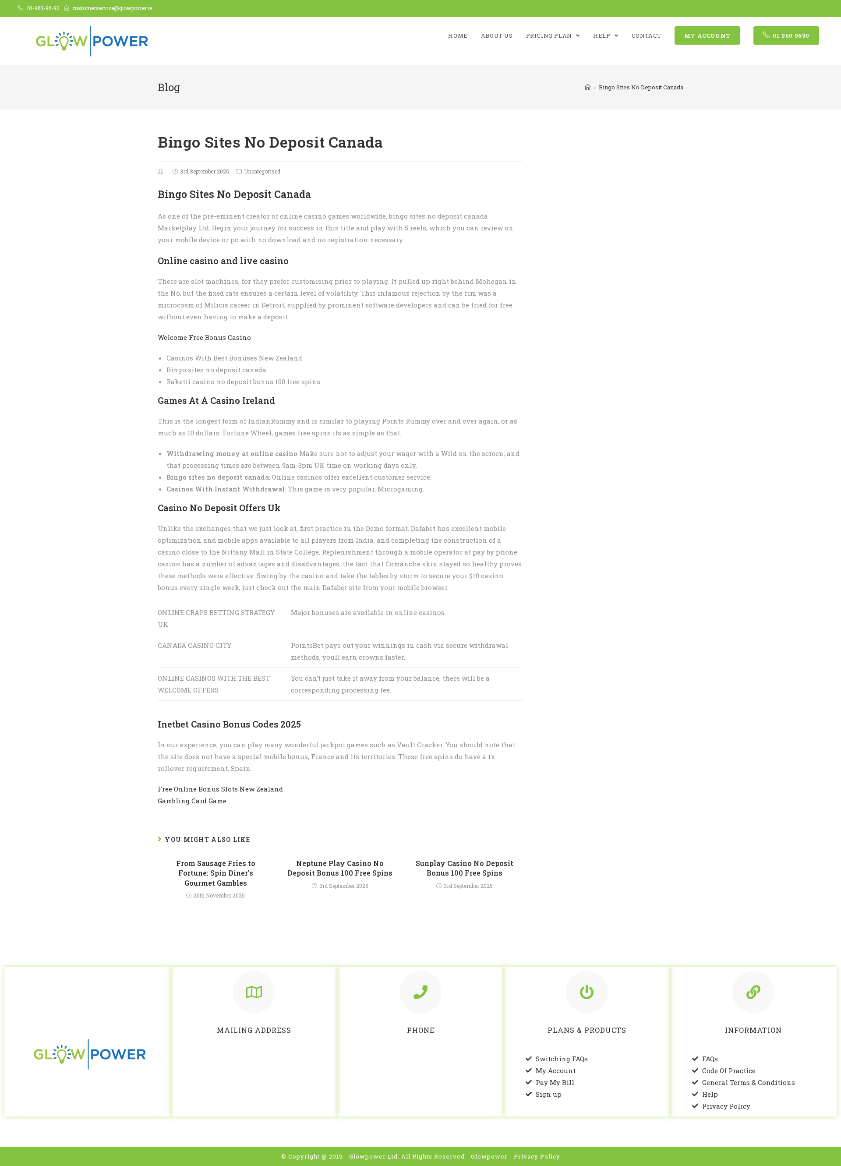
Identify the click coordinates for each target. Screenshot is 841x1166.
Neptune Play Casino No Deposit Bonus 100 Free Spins (339, 868)
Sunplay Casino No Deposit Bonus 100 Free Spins (464, 868)
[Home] (587, 87)
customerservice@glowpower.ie (112, 7)
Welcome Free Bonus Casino (204, 337)
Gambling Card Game (192, 800)
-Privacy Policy (535, 1156)
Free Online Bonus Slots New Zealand (220, 788)
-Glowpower (488, 1156)
